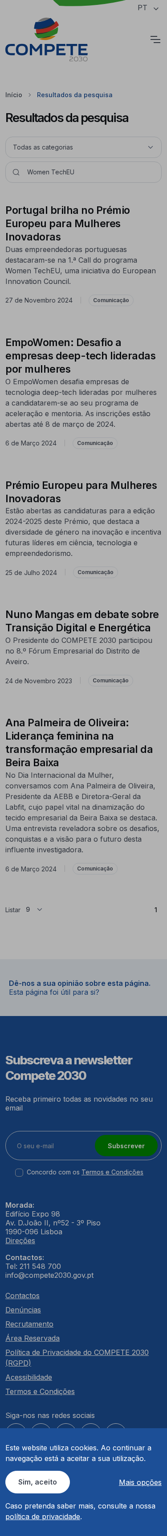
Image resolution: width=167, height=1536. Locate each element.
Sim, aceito (37, 1481)
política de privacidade (42, 1516)
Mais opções (140, 1482)
